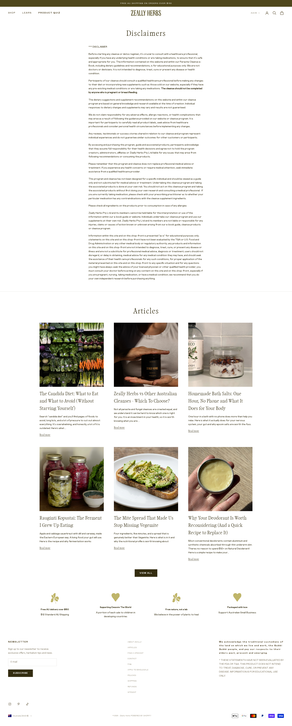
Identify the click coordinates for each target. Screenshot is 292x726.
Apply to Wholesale (138, 670)
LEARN (27, 13)
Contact (132, 659)
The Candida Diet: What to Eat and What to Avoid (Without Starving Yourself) (69, 401)
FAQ (129, 664)
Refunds (132, 687)
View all (146, 573)
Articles (132, 647)
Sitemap (132, 692)
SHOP (12, 13)
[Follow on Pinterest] (18, 704)
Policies (132, 675)
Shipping (132, 681)
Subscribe (20, 673)
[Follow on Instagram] (9, 704)
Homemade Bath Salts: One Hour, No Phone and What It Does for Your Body (215, 401)
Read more (45, 435)
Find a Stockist (135, 653)
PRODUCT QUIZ (49, 13)
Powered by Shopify (141, 716)
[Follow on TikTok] (27, 704)
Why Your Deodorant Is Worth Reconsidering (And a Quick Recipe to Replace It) (217, 525)
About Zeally (135, 642)
